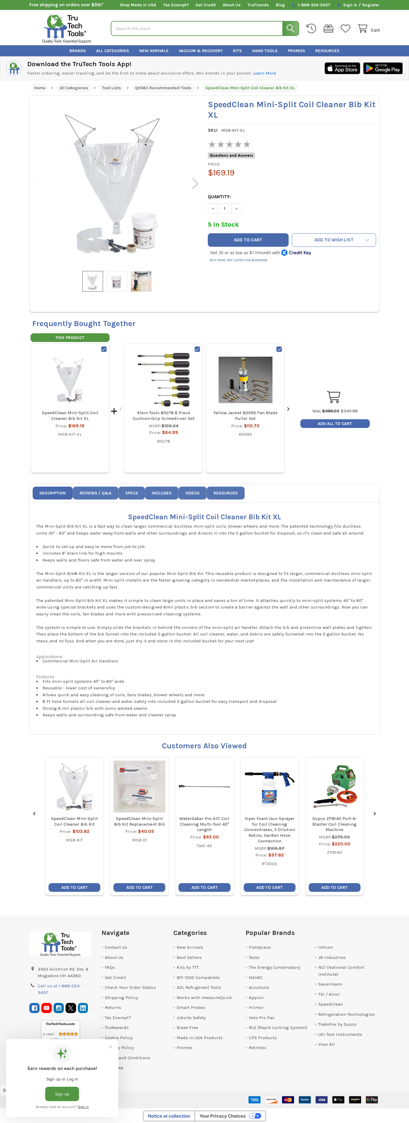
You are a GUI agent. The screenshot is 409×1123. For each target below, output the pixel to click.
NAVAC (256, 977)
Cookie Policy (119, 1037)
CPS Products (263, 1037)
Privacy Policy (119, 1047)
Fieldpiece (260, 947)
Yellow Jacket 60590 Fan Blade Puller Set (245, 415)
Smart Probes (191, 1007)
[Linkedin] (83, 1008)
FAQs (110, 967)
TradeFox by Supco (337, 1024)
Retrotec (257, 1047)
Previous (39, 183)
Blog (280, 4)
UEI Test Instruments (340, 1034)
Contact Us (116, 947)
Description (53, 493)
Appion (256, 997)
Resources (327, 50)
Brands (77, 50)
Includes (162, 493)
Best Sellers (189, 957)
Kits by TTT (188, 967)
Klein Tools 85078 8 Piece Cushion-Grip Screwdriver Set (164, 415)
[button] (334, 240)
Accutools (259, 987)
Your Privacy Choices (222, 1116)
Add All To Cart (335, 423)
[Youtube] (46, 1008)
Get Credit (206, 4)
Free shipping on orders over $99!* (66, 4)
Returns (113, 1007)
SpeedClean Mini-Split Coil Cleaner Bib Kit (74, 821)
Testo (254, 957)
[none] (117, 183)
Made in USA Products (200, 1037)
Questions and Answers (231, 155)
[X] (71, 1008)
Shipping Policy (121, 997)
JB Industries (332, 957)
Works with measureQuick (204, 997)
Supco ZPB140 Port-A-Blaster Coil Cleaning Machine (334, 824)
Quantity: (219, 196)
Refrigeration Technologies (346, 1014)
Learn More (264, 73)
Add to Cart (74, 887)
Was (325, 411)
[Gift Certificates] (330, 28)
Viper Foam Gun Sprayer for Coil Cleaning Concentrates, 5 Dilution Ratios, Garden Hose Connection (269, 830)
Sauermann (330, 984)
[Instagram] (59, 1008)
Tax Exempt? (176, 4)
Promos (296, 50)
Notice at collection (169, 1116)
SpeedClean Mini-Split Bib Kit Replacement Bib (139, 821)
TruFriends (258, 4)
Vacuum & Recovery (201, 50)
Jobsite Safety (191, 1017)
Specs (131, 493)
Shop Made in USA (138, 4)
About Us (232, 4)
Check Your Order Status (130, 987)
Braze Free (187, 1027)
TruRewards (117, 1027)
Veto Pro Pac (262, 1017)
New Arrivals (154, 50)
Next (195, 183)
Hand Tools (265, 50)
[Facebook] (34, 1008)
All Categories (112, 50)
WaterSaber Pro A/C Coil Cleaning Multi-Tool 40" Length (204, 824)
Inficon (325, 947)
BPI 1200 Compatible (198, 977)
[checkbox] (104, 349)
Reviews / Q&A (95, 493)
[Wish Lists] (347, 28)
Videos (192, 493)
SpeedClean (330, 1004)
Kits (237, 50)
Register (371, 4)
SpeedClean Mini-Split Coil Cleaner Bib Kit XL (70, 415)
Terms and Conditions (127, 1057)
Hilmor (256, 1007)
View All (326, 1044)
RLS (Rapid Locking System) (278, 1027)
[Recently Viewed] (312, 28)
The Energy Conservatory (274, 967)
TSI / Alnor (329, 994)
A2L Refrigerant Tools (199, 987)
